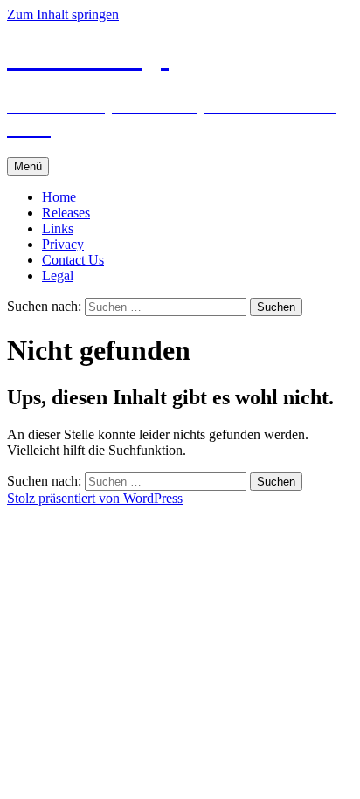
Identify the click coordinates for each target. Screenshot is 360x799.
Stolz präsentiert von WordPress (95, 498)
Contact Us (73, 259)
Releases (66, 212)
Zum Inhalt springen (63, 14)
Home (59, 196)
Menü (28, 166)
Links (57, 228)
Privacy (63, 244)
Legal (57, 275)
